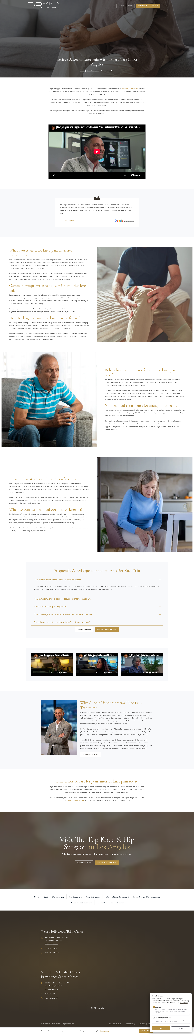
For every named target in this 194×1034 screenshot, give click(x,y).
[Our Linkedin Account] (99, 1008)
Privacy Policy (130, 1024)
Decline (180, 1028)
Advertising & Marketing (163, 1017)
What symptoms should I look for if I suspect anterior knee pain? (62, 599)
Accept (161, 1028)
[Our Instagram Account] (95, 1008)
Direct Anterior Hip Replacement (146, 896)
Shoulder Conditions (105, 902)
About (45, 896)
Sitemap (142, 1024)
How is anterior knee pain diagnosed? (50, 606)
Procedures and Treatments (81, 902)
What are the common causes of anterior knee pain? (57, 579)
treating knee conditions (129, 88)
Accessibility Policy (115, 1024)
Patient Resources (93, 896)
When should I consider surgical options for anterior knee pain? (62, 622)
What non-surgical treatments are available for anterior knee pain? (63, 614)
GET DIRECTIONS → (51, 944)
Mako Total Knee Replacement (117, 896)
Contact (120, 902)
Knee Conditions (75, 896)
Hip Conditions (58, 896)
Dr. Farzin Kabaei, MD (90, 754)
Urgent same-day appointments (108, 854)
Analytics (158, 1007)
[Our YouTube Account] (102, 1008)
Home (36, 896)
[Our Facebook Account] (91, 1008)
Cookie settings (146, 1030)
